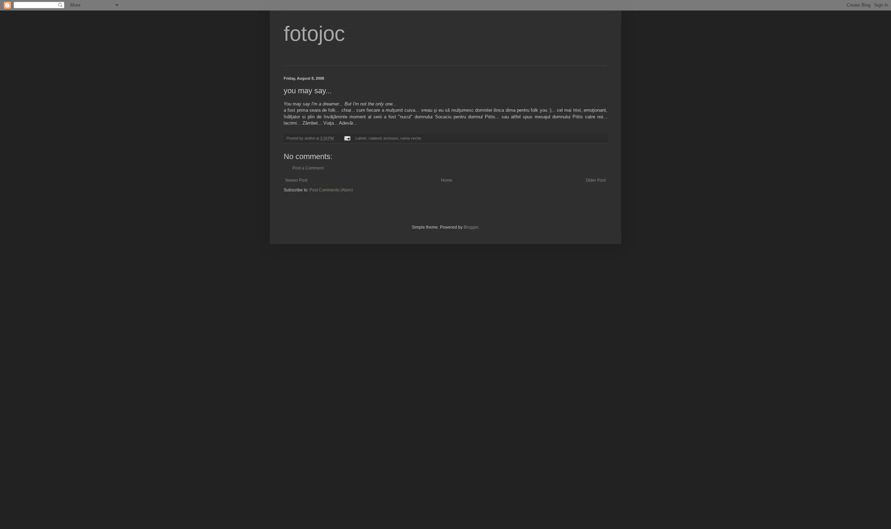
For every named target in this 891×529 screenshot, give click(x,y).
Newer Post (296, 180)
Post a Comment (308, 168)
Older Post (596, 180)
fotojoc (314, 33)
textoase (391, 138)
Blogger (471, 227)
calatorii (375, 138)
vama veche (410, 138)
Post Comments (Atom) (331, 190)
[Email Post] (347, 138)
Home (446, 180)
